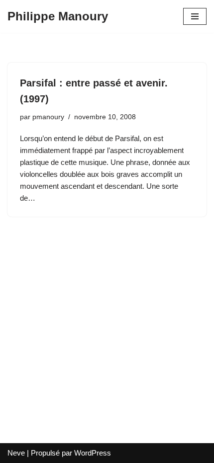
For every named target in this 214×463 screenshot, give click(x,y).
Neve (16, 453)
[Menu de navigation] (195, 16)
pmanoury (48, 117)
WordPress (92, 453)
